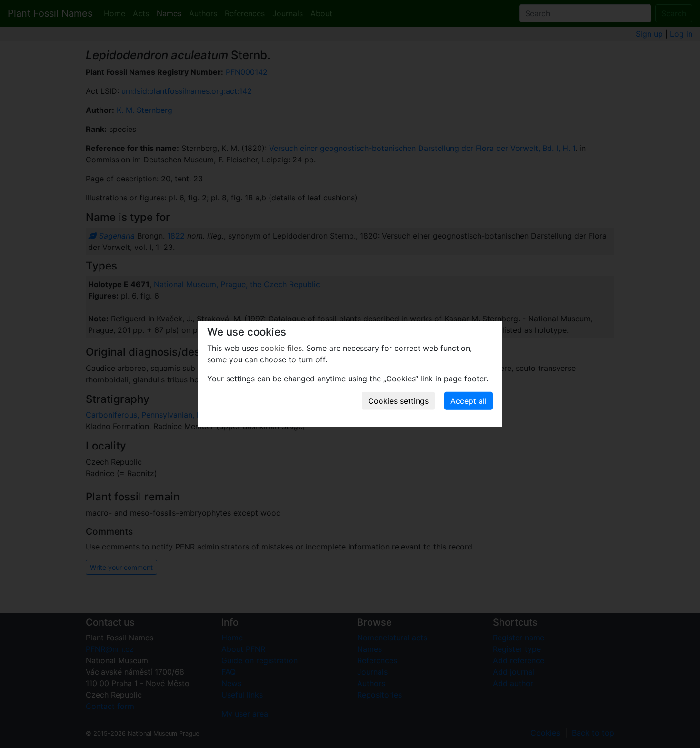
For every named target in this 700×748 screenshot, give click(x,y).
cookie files (281, 348)
